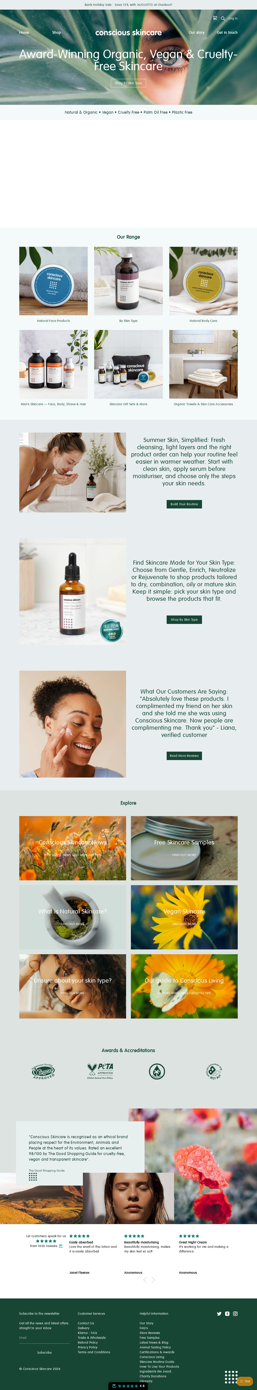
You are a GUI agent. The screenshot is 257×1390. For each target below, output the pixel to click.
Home (24, 32)
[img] (46, 1241)
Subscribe (44, 1353)
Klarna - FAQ (87, 1333)
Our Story (147, 1323)
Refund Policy (88, 1343)
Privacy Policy (88, 1347)
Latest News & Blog (154, 1343)
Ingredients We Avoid (155, 1372)
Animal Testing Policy (155, 1347)
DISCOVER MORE (184, 924)
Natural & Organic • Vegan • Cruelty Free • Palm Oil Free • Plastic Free (128, 112)
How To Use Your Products (159, 1367)
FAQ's (144, 1328)
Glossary (146, 1381)
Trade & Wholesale (92, 1338)
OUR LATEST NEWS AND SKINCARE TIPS (72, 855)
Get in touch (227, 32)
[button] (146, 1280)
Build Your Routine (184, 504)
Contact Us (86, 1323)
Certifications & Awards (157, 1352)
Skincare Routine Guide (157, 1362)
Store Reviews (150, 1333)
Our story (196, 32)
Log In (233, 18)
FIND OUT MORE (184, 855)
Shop (56, 32)
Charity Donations (153, 1376)
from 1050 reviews (43, 1246)
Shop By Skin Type (128, 83)
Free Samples (150, 1338)
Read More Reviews (184, 756)
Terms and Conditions (94, 1352)
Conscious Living (152, 1357)
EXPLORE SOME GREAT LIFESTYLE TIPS (184, 993)
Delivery (83, 1328)
